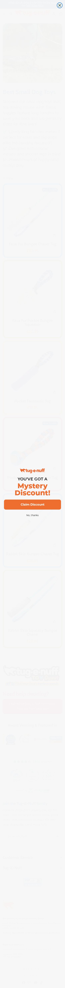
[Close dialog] (59, 5)
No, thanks (32, 515)
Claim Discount (32, 504)
